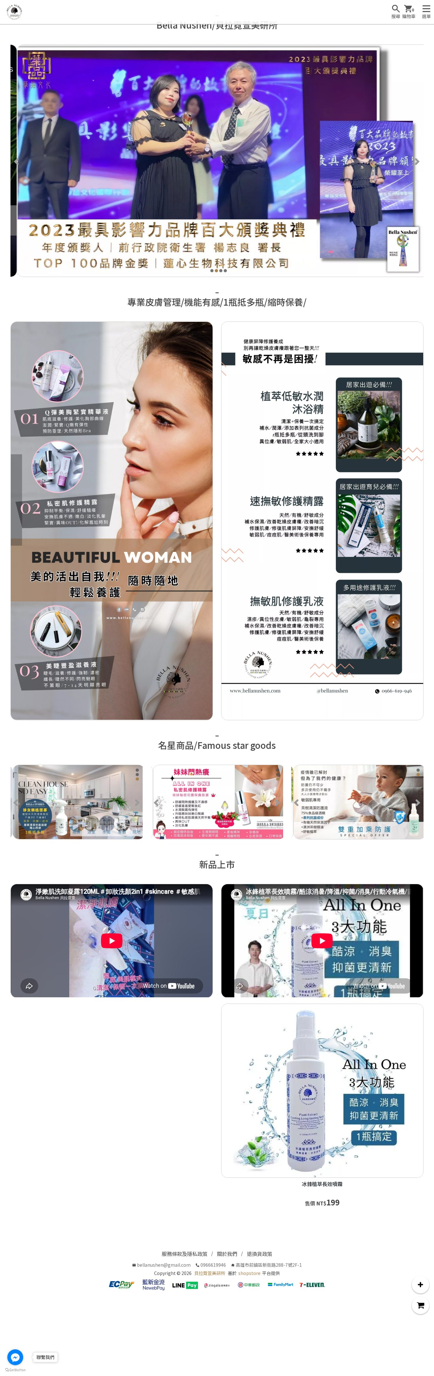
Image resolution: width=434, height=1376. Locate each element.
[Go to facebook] (15, 1357)
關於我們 (227, 1253)
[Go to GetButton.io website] (15, 1369)
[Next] (417, 160)
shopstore (249, 1273)
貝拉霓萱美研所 (209, 1273)
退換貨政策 (259, 1253)
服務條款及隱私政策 (184, 1253)
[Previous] (17, 160)
